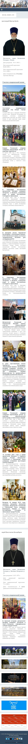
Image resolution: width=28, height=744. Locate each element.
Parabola (13, 742)
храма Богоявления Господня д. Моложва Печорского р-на (14, 571)
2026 (14, 715)
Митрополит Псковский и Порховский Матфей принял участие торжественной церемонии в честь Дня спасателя (14, 324)
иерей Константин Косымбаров (12, 532)
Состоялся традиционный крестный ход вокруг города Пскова (14, 109)
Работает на (8, 742)
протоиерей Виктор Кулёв (10, 21)
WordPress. (20, 742)
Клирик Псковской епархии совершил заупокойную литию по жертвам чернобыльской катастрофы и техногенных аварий (14, 415)
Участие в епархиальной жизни (13, 82)
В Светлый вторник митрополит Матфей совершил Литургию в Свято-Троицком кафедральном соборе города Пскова (14, 623)
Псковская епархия (12, 3)
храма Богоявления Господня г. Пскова (14, 59)
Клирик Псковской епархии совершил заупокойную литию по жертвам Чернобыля (14, 149)
